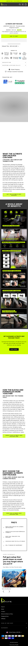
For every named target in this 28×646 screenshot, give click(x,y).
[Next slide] (9, 592)
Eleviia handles (17, 407)
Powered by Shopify (14, 644)
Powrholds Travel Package (12, 168)
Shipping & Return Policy (11, 65)
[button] (14, 40)
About (2, 609)
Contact (3, 611)
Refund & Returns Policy (7, 613)
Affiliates (3, 618)
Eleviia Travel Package (16, 166)
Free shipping (5, 31)
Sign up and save (7, 623)
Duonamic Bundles (14, 510)
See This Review (6, 588)
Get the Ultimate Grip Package (14, 195)
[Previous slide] (3, 592)
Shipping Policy (5, 616)
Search (3, 606)
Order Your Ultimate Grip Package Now (14, 436)
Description (6, 62)
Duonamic (4, 627)
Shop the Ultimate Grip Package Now (14, 514)
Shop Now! (14, 349)
